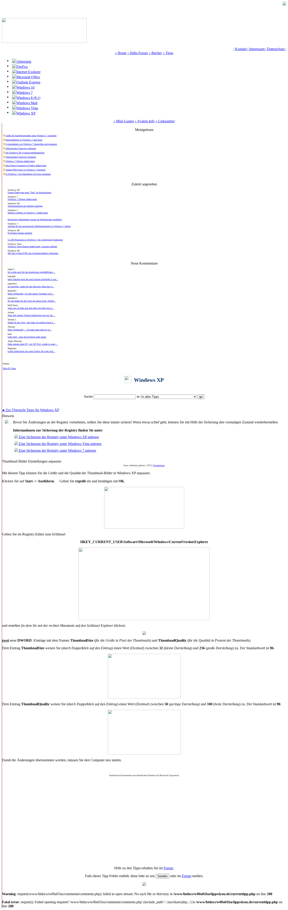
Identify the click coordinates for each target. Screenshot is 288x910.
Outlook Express (28, 82)
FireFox (22, 67)
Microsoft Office (28, 77)
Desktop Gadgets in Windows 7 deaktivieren (28, 212)
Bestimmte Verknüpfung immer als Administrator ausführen (35, 219)
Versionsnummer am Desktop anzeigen (25, 206)
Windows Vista (27, 108)
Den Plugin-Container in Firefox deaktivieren (25, 165)
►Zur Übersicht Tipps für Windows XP (30, 410)
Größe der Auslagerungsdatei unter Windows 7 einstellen (30, 135)
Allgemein (23, 61)
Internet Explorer (28, 72)
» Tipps (168, 53)
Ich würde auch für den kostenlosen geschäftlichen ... (31, 272)
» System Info (145, 121)
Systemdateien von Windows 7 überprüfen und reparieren (31, 144)
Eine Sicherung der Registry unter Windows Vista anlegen (59, 444)
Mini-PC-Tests (9, 368)
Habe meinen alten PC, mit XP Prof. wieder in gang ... (33, 344)
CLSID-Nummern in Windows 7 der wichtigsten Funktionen (35, 239)
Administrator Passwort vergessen (20, 148)
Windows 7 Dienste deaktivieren (20, 161)
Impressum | (258, 49)
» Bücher (155, 53)
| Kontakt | (241, 49)
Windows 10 (25, 87)
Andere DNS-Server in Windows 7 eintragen (25, 170)
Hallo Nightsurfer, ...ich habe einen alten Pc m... (30, 329)
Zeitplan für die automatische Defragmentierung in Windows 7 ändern (39, 226)
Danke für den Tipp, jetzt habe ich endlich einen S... (31, 322)
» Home (120, 53)
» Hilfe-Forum (137, 53)
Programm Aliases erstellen (20, 233)
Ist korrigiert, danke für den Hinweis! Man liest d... (31, 286)
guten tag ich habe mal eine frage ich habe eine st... (31, 308)
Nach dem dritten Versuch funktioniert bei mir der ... (31, 315)
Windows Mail (26, 103)
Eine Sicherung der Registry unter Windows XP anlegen (58, 437)
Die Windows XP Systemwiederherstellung (25, 152)
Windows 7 (24, 92)
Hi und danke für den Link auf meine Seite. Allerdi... (32, 301)
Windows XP (26, 113)
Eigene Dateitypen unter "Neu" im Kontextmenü (29, 192)
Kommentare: (159, 465)
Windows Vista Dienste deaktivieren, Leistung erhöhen (32, 246)
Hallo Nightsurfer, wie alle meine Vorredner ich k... (31, 293)
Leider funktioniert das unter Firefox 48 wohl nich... (31, 351)
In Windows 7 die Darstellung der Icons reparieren (28, 174)
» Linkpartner (165, 121)
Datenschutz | (276, 49)
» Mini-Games (123, 121)
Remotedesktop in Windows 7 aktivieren (23, 140)
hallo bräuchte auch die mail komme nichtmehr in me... (33, 279)
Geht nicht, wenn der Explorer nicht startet (27, 337)
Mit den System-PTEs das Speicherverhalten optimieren (33, 253)
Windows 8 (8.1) (28, 98)
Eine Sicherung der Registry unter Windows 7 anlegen (57, 450)
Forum (168, 868)
